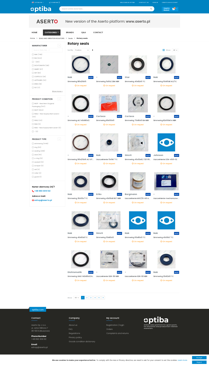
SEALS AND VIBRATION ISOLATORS (51, 38)
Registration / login (115, 325)
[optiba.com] (40, 9)
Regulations (74, 333)
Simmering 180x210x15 (77, 81)
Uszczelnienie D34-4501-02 (165, 159)
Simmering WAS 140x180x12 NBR (81, 276)
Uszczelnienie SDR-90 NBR (136, 276)
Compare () (55, 2)
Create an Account (170, 2)
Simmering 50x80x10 (105, 237)
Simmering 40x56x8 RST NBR (108, 198)
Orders (109, 329)
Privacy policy (75, 337)
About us (73, 325)
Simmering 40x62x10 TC (135, 81)
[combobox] (106, 8)
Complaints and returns (117, 333)
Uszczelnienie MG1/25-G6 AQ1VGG (138, 198)
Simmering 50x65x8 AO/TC (165, 81)
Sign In (155, 2)
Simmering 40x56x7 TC (163, 237)
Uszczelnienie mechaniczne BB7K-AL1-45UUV (166, 198)
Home (32, 38)
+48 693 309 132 (42, 191)
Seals (70, 38)
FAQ (70, 329)
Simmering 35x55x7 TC (78, 198)
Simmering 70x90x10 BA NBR (137, 120)
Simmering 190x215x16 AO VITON (81, 159)
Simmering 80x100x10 (105, 120)
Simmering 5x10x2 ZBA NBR (107, 81)
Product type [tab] (39, 139)
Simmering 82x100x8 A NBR (164, 120)
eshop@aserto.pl (43, 200)
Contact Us (144, 2)
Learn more (182, 360)
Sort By (70, 50)
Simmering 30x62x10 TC (163, 276)
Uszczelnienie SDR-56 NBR (107, 276)
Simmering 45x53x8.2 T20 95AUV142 (138, 159)
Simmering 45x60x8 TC (78, 237)
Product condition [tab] (42, 99)
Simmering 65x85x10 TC (135, 237)
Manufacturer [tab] (39, 45)
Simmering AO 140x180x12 (78, 120)
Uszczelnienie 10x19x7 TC (106, 159)
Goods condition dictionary (82, 341)
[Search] (151, 8)
